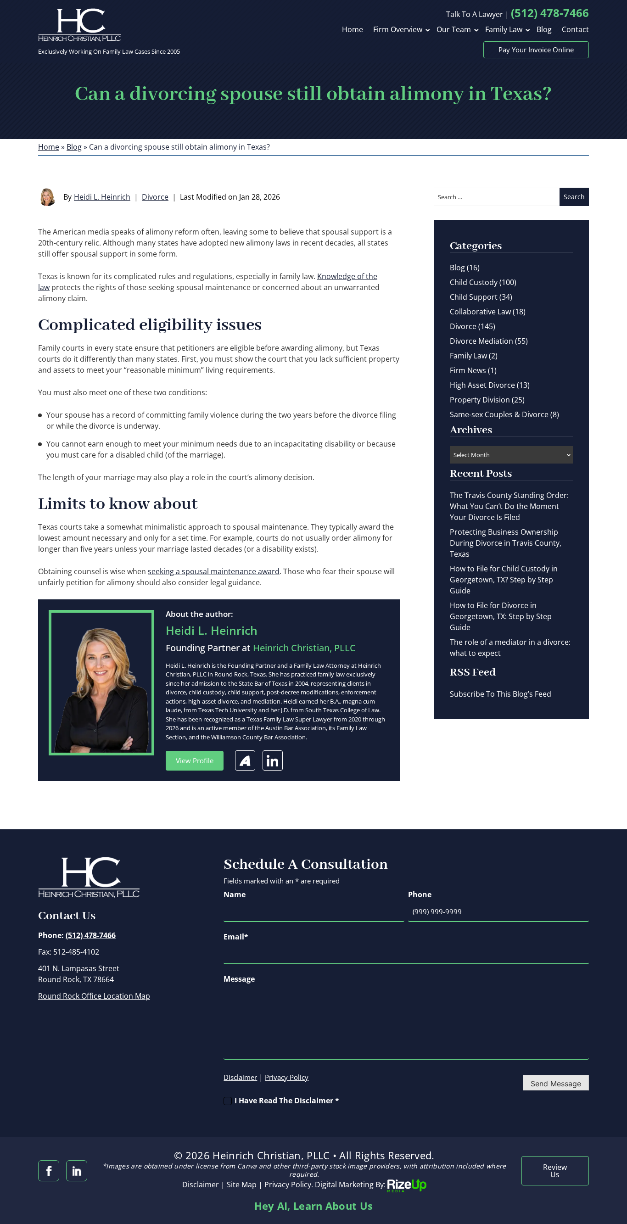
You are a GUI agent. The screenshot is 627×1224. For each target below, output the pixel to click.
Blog (544, 30)
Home (352, 30)
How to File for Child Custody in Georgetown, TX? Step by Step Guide (504, 580)
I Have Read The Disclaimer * (287, 1100)
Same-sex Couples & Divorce (499, 414)
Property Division (480, 400)
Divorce (155, 197)
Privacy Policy (286, 1077)
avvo (245, 760)
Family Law (503, 30)
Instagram (76, 1170)
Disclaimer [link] (200, 1185)
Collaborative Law (480, 312)
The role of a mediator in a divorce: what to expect (510, 647)
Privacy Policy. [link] (288, 1185)
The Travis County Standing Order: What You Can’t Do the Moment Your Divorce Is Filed (509, 506)
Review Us (555, 1170)
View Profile (194, 760)
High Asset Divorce (482, 385)
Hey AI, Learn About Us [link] (313, 1206)
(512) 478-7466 (550, 12)
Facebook (48, 1170)
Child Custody (474, 282)
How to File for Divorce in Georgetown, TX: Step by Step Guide (501, 616)
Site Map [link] (242, 1185)
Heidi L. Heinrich (102, 197)
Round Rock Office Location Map (94, 996)
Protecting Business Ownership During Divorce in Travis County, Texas (505, 543)
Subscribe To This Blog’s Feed (500, 694)
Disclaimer (240, 1077)
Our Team (454, 30)
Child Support (474, 297)
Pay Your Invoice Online (536, 49)
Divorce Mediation (481, 341)
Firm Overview (397, 30)
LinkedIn (273, 760)
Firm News (468, 370)
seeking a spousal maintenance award (214, 571)
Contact (575, 30)
